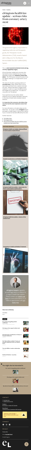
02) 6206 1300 (18, 301)
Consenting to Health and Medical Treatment (14, 246)
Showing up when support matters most (11, 328)
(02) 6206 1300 (6, 400)
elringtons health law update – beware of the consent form (14, 217)
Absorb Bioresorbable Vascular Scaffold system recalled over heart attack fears (15, 122)
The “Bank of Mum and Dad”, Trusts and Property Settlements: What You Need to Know (11, 342)
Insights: (8, 9)
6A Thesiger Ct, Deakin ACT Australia (9, 405)
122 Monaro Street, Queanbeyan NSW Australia (11, 409)
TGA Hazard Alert (8, 120)
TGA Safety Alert (8, 118)
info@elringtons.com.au (8, 401)
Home (3, 9)
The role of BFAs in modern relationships (11, 348)
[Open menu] (29, 3)
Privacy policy (5, 431)
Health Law (4, 25)
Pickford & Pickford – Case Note (9, 354)
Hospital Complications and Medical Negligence (15, 159)
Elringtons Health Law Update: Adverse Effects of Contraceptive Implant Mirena (15, 129)
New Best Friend (8, 434)
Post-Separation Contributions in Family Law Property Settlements (12, 335)
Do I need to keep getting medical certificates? (9, 322)
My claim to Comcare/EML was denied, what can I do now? (15, 386)
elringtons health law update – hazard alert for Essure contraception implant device (15, 187)
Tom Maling (4, 312)
